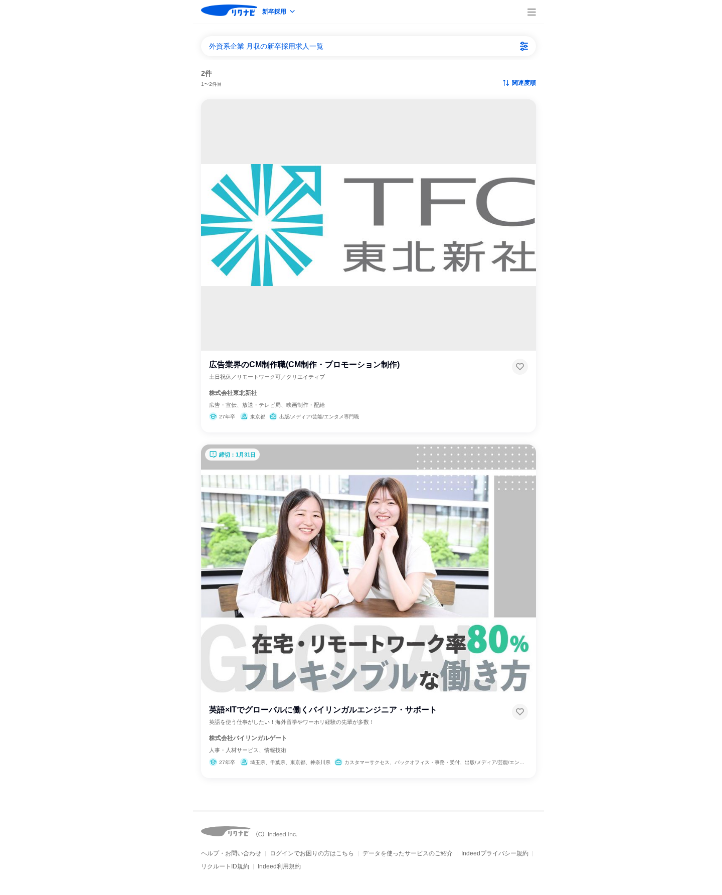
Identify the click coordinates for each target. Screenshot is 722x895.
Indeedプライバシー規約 (494, 853)
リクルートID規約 (225, 866)
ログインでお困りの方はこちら (312, 853)
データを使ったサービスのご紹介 (408, 853)
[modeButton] (279, 12)
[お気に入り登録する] (520, 367)
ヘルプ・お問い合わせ (231, 853)
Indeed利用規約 (279, 866)
